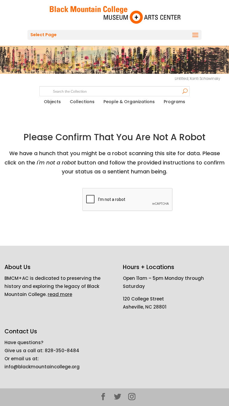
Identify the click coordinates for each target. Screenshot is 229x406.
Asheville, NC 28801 (144, 307)
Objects (52, 102)
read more (60, 294)
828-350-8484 (62, 350)
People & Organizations (129, 102)
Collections (82, 102)
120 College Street (143, 299)
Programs (174, 102)
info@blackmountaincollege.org (42, 367)
